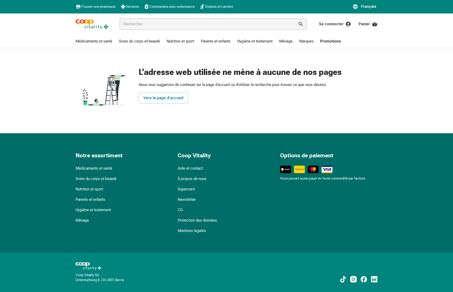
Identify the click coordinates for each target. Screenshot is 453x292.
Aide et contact (190, 168)
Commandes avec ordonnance (172, 7)
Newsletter (187, 199)
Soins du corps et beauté (96, 178)
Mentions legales (192, 230)
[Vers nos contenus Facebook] (364, 279)
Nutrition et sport (89, 189)
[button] (365, 6)
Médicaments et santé (94, 168)
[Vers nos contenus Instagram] (353, 279)
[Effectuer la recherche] (300, 24)
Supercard (186, 189)
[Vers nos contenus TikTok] (343, 279)
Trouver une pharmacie (98, 7)
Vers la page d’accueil (163, 98)
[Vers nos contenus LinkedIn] (374, 279)
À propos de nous (192, 178)
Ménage (82, 220)
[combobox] (206, 24)
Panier (364, 24)
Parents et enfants (90, 199)
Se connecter (331, 24)
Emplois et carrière (219, 7)
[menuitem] (94, 41)
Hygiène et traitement (93, 210)
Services (132, 7)
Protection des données (197, 220)
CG (180, 210)
